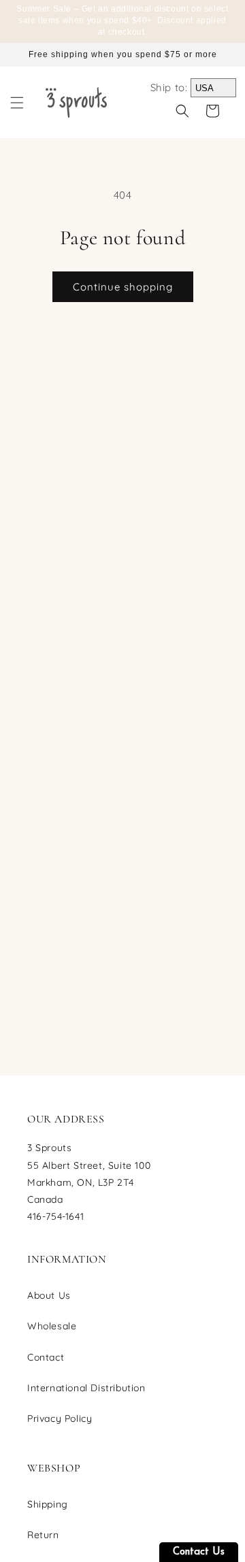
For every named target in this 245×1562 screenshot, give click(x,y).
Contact (45, 1357)
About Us (49, 1295)
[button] (17, 103)
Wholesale (51, 1326)
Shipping (47, 1504)
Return (43, 1535)
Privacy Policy (59, 1418)
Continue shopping (123, 286)
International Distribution (86, 1388)
